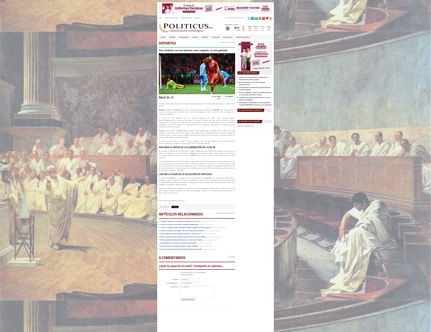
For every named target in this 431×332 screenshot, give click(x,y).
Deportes (205, 37)
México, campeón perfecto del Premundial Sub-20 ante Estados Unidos (183, 237)
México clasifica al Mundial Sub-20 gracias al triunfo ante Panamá (181, 240)
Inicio (160, 18)
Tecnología (216, 37)
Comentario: (174, 287)
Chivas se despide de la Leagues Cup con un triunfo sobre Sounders (182, 231)
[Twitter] (249, 18)
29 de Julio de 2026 (210, 249)
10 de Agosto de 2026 (214, 237)
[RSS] (270, 18)
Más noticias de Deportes (226, 213)
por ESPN (216, 96)
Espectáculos (227, 37)
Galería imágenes (186, 18)
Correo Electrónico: (172, 283)
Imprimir (229, 96)
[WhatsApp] (256, 18)
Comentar (231, 257)
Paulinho (162, 110)
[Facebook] (252, 18)
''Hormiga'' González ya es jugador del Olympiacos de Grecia (179, 221)
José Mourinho (165, 182)
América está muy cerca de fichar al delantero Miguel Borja (179, 224)
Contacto (197, 18)
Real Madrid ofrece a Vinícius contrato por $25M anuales (178, 243)
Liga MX (216, 110)
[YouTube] (259, 18)
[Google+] (263, 18)
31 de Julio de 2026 (206, 246)
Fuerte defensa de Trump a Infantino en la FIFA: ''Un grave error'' (180, 234)
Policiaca (195, 37)
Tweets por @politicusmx (245, 126)
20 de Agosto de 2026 (207, 221)
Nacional (172, 37)
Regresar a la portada (226, 42)
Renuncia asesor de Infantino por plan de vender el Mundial (179, 246)
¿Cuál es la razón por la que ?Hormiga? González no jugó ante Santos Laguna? (185, 227)
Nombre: (175, 279)
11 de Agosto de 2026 (209, 234)
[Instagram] (267, 18)
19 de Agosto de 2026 (206, 224)
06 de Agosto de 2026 (210, 240)
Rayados (194, 153)
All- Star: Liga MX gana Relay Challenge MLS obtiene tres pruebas (181, 249)
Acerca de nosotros (171, 18)
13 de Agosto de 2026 (212, 231)
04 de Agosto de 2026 (204, 243)
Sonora (163, 37)
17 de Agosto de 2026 (218, 227)
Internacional (184, 37)
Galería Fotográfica (243, 37)
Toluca (177, 110)
